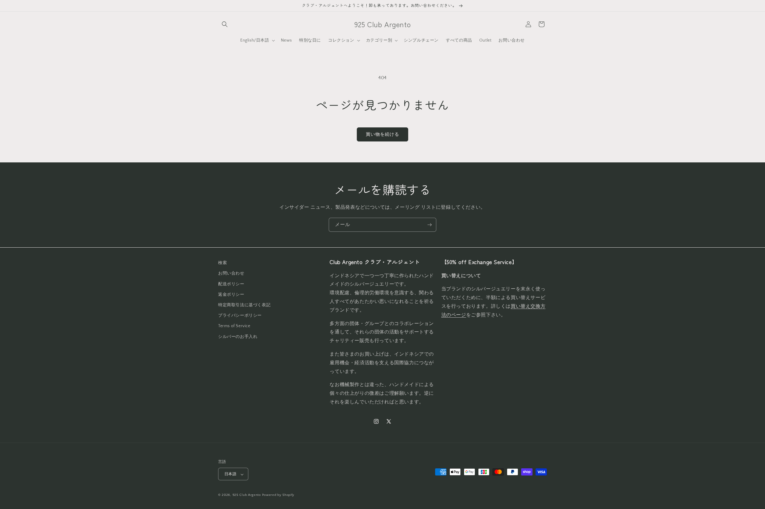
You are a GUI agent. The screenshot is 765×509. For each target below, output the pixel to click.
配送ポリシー (231, 283)
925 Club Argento (246, 495)
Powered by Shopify (278, 495)
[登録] (429, 225)
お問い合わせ (231, 273)
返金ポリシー (231, 294)
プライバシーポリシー (240, 315)
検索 (222, 262)
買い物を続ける (382, 134)
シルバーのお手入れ (237, 336)
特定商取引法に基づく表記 (244, 304)
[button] (224, 24)
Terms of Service (234, 326)
